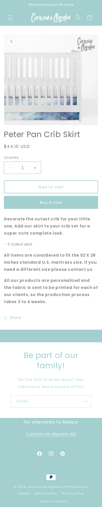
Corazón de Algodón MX (51, 434)
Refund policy (46, 493)
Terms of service (53, 501)
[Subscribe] (85, 401)
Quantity (11, 157)
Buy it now (51, 202)
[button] (10, 17)
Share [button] (15, 317)
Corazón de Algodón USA (48, 487)
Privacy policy (73, 493)
